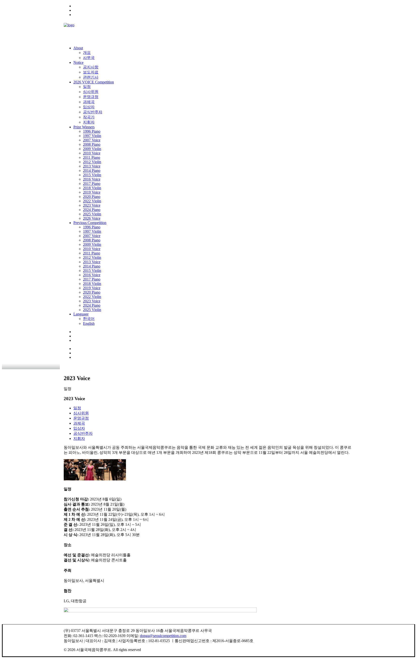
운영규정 (90, 97)
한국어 (89, 319)
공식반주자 (92, 112)
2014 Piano (91, 170)
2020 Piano (91, 197)
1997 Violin (92, 136)
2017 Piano (91, 183)
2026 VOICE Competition (93, 82)
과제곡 (89, 102)
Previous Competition (89, 223)
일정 (87, 87)
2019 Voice (91, 192)
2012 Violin (92, 162)
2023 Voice (91, 205)
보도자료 (90, 72)
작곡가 (89, 117)
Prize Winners (84, 127)
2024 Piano (91, 210)
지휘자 (89, 122)
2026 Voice (91, 218)
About (78, 48)
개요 (87, 53)
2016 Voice (91, 179)
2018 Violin (92, 188)
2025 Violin (92, 214)
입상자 (89, 107)
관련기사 (90, 77)
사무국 (89, 58)
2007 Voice (91, 140)
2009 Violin (92, 149)
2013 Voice (91, 166)
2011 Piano (91, 157)
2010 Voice (91, 153)
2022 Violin (92, 201)
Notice (78, 62)
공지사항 (90, 67)
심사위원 (90, 92)
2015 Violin (92, 175)
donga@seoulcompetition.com (163, 636)
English (89, 323)
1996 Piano (91, 131)
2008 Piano (91, 144)
